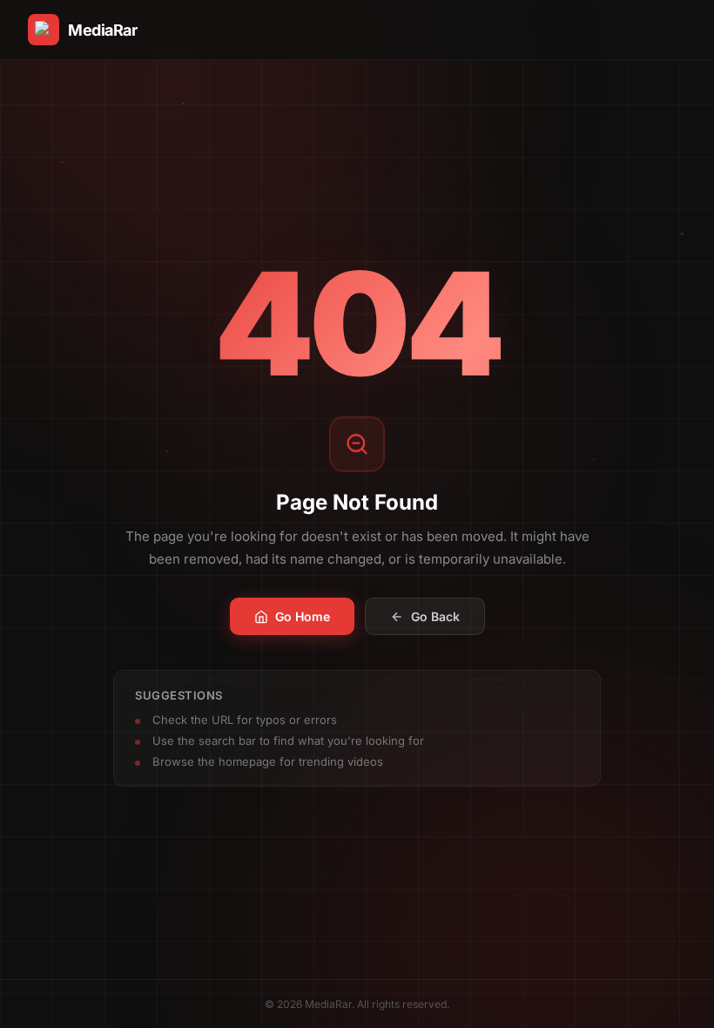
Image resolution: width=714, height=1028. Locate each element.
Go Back (435, 616)
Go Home (302, 616)
